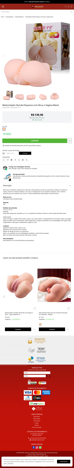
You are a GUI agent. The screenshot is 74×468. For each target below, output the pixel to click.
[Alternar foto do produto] (34, 308)
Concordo (63, 461)
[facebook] (33, 447)
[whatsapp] (40, 447)
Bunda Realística (19, 17)
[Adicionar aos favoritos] (33, 329)
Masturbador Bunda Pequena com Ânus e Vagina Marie (39, 17)
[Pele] (40, 324)
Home (2, 17)
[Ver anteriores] (4, 296)
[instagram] (37, 447)
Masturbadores (10, 17)
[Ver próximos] (70, 296)
